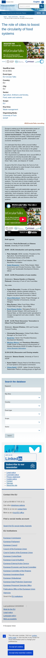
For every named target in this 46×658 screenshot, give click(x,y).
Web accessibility (10, 619)
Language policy (9, 616)
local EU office (18, 513)
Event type (8, 410)
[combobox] (23, 397)
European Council (10, 545)
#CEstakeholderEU (8, 6)
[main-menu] (43, 13)
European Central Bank (12, 556)
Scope (7, 418)
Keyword (8, 386)
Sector (7, 427)
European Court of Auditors (13, 560)
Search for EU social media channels (17, 526)
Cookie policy (12, 479)
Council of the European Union (15, 549)
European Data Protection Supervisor (17, 582)
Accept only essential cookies (20, 653)
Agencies (7, 593)
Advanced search (38, 9)
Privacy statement (13, 477)
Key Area (8, 394)
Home (5, 16)
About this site (12, 485)
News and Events (13, 16)
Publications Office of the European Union (19, 589)
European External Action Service (16, 563)
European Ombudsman (12, 578)
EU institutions (17, 596)
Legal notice (11, 472)
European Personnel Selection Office (17, 585)
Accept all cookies (16, 647)
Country (7, 402)
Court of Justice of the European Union (18, 553)
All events (22, 16)
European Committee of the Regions (17, 571)
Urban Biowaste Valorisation (16, 348)
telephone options (18, 505)
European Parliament (11, 542)
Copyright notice (13, 475)
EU (4, 103)
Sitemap (10, 483)
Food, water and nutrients (12, 97)
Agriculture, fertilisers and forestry (15, 95)
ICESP (5, 118)
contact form (22, 509)
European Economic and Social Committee (19, 567)
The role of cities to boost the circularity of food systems (18, 18)
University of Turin (10, 115)
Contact (9, 481)
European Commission (12, 538)
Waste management (10, 109)
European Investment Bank (13, 574)
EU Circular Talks (9, 77)
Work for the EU (9, 609)
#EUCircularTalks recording (34, 123)
